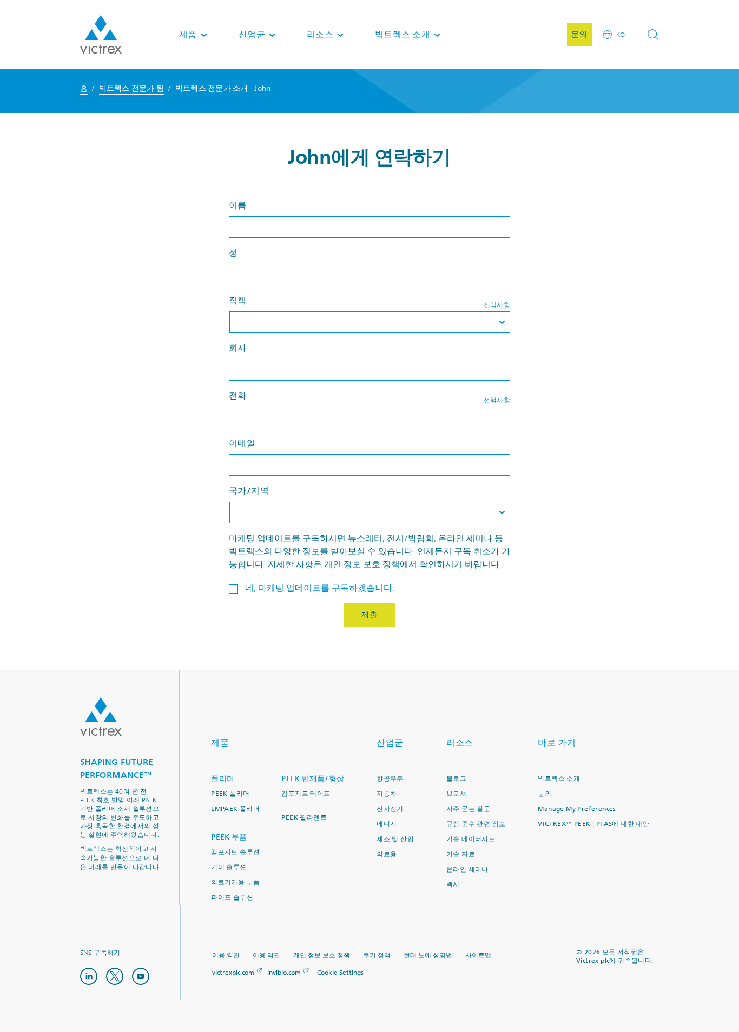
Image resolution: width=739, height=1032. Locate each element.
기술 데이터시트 (470, 839)
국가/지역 (249, 490)
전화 (238, 395)
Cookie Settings (340, 973)
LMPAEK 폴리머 (235, 809)
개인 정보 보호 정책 (362, 564)
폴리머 (222, 778)
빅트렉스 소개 (559, 778)
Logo (101, 716)
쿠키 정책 (377, 955)
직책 (238, 300)
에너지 (387, 824)
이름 (238, 205)
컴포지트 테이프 (305, 794)
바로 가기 (557, 742)
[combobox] (369, 322)
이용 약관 (226, 955)
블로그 (456, 778)
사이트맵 (478, 955)
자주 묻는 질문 (468, 809)
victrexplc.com (233, 972)
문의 (544, 794)
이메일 (242, 443)
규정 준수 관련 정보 (475, 824)
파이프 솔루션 (232, 897)
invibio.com (284, 972)
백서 (453, 884)
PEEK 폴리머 (230, 794)
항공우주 (390, 778)
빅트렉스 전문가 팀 (131, 88)
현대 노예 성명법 (428, 955)
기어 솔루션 (228, 867)
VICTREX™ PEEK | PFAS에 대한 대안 (593, 824)
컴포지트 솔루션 (235, 852)
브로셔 (456, 794)
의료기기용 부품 (235, 882)
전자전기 (390, 809)
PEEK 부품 (229, 837)
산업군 (390, 742)
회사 (238, 348)
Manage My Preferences (577, 809)
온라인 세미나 (467, 869)
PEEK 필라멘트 (304, 817)
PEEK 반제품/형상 (312, 778)
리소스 (459, 742)
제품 (220, 742)
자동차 (387, 794)
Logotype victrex (101, 34)
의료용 (387, 854)
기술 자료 (460, 854)
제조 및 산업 (395, 839)
